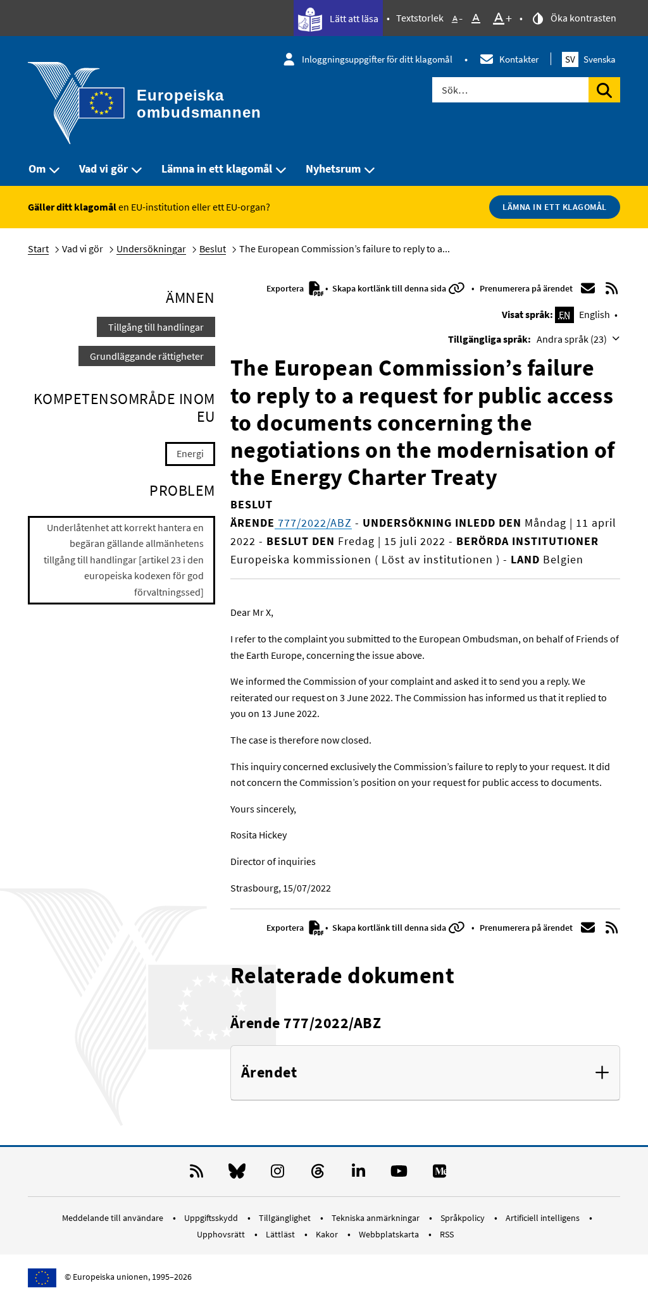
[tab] (425, 1073)
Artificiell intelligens (544, 1217)
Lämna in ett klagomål (216, 168)
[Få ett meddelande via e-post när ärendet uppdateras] (588, 288)
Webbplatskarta (390, 1234)
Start (38, 248)
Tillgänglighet (286, 1217)
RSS (447, 1234)
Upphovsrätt (222, 1234)
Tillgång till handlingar (156, 327)
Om (37, 168)
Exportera (286, 288)
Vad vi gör (103, 168)
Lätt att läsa (353, 18)
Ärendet (269, 1073)
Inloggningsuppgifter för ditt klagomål (377, 59)
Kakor (328, 1234)
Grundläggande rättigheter (147, 356)
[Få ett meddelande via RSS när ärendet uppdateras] (611, 288)
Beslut (212, 248)
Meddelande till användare (113, 1217)
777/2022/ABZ (313, 522)
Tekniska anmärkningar (376, 1217)
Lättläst (281, 1234)
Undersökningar (151, 248)
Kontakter (518, 59)
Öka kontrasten (582, 17)
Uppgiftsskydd (212, 1217)
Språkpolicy (463, 1217)
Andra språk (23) (573, 339)
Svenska (590, 59)
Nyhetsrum (333, 168)
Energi (190, 453)
